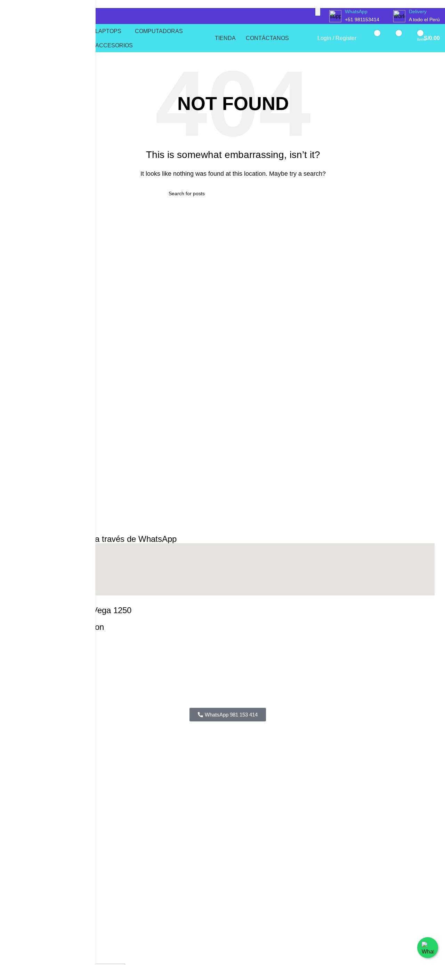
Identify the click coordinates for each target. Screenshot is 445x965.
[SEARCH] (317, 12)
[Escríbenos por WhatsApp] (427, 947)
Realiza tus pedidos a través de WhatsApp (99, 539)
